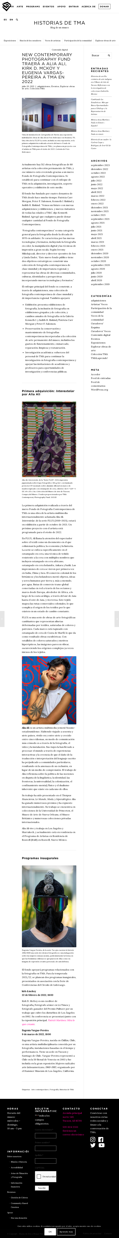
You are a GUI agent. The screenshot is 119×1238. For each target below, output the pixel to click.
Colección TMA (37, 88)
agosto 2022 (98, 176)
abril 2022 (96, 192)
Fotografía (54, 1089)
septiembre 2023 (100, 165)
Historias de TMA (66, 1089)
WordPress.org (99, 389)
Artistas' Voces (99, 304)
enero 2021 (97, 249)
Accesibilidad (17, 1167)
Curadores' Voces (101, 331)
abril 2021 (96, 238)
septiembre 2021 (100, 218)
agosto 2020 (98, 268)
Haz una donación (19, 1218)
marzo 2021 (97, 241)
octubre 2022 (98, 172)
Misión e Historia (19, 1162)
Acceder (95, 374)
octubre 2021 (98, 215)
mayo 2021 (97, 234)
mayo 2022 (97, 188)
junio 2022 (96, 184)
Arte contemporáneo (40, 1089)
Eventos (55, 86)
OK (50, 1232)
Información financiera (16, 1185)
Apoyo (10, 1212)
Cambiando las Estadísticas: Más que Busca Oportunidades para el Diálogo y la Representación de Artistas (99, 106)
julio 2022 (96, 180)
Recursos (11, 1192)
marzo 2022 (97, 195)
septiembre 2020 (100, 265)
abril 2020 (96, 280)
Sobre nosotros (14, 1156)
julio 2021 (96, 226)
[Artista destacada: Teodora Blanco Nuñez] (2, 619)
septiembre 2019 (100, 284)
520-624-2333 (70, 1126)
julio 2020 (96, 272)
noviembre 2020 (100, 257)
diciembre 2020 (99, 253)
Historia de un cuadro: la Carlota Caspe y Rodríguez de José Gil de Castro (101, 144)
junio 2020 (97, 276)
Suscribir (42, 1188)
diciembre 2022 (99, 169)
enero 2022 (97, 203)
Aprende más (66, 1232)
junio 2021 (96, 230)
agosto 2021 (97, 222)
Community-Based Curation (19, 1205)
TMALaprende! (99, 358)
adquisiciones (43, 86)
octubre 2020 (98, 261)
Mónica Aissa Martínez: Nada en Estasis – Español (100, 122)
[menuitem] (8, 6)
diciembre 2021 (99, 207)
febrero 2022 (98, 199)
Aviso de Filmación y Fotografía (19, 1175)
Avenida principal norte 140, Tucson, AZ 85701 (72, 1117)
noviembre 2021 (100, 211)
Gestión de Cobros (19, 1197)
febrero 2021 (98, 245)
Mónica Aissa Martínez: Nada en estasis (100, 132)
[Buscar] (17, 19)
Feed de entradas (101, 378)
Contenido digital (100, 334)
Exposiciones (98, 342)
